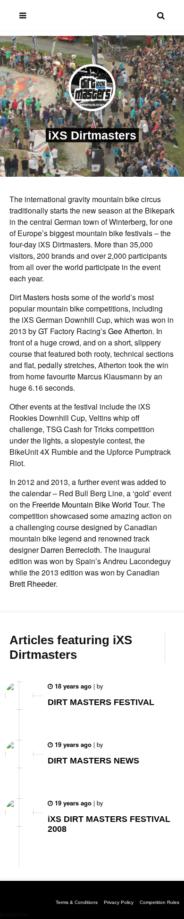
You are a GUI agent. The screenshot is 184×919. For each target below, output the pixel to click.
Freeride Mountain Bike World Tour (90, 504)
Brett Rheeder (32, 583)
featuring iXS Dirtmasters (70, 647)
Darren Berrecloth (70, 549)
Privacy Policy (119, 902)
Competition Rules (159, 902)
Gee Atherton (130, 331)
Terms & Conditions (77, 902)
